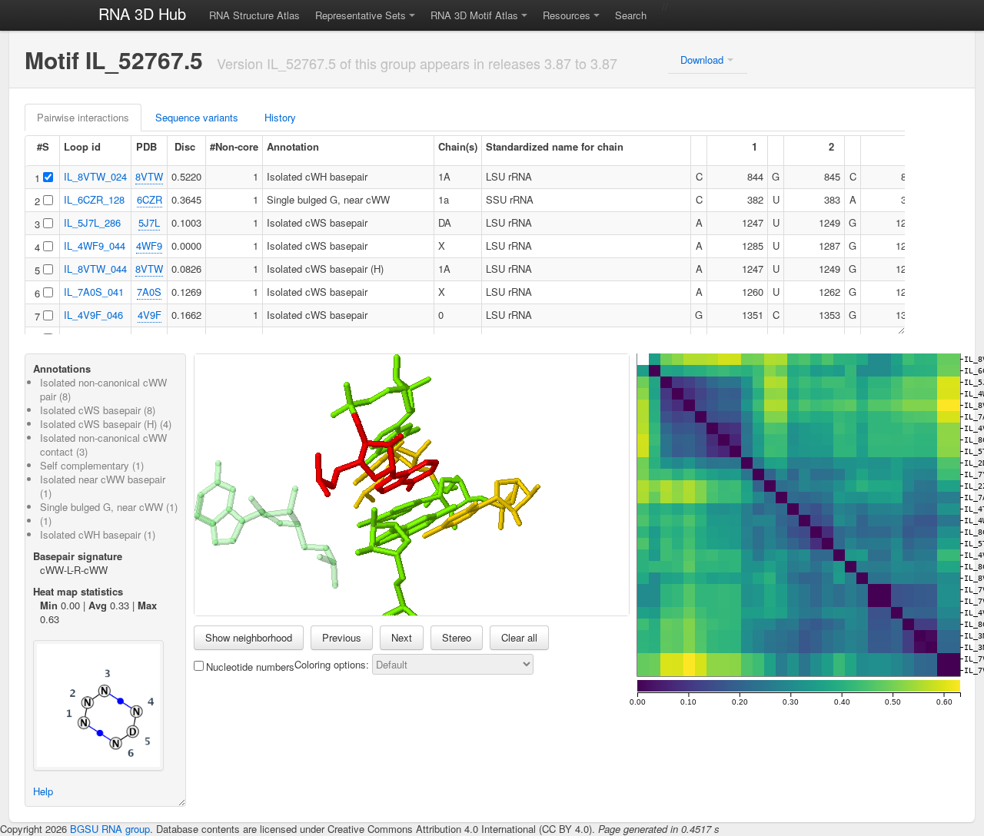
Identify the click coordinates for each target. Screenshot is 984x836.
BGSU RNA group (110, 828)
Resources (566, 15)
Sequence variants (196, 117)
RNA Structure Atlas (254, 15)
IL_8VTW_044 (95, 268)
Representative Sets (360, 15)
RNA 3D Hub (142, 13)
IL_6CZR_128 (94, 199)
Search (631, 15)
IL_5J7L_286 (92, 222)
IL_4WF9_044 (94, 245)
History (280, 117)
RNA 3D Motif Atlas (474, 15)
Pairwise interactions (83, 117)
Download (701, 59)
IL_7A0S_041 (94, 291)
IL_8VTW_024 (95, 176)
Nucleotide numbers (250, 666)
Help (43, 791)
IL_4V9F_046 (93, 314)
